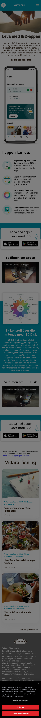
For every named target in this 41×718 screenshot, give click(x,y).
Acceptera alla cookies (20, 714)
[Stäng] (38, 683)
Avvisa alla (20, 707)
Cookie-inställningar (20, 700)
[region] (20, 699)
